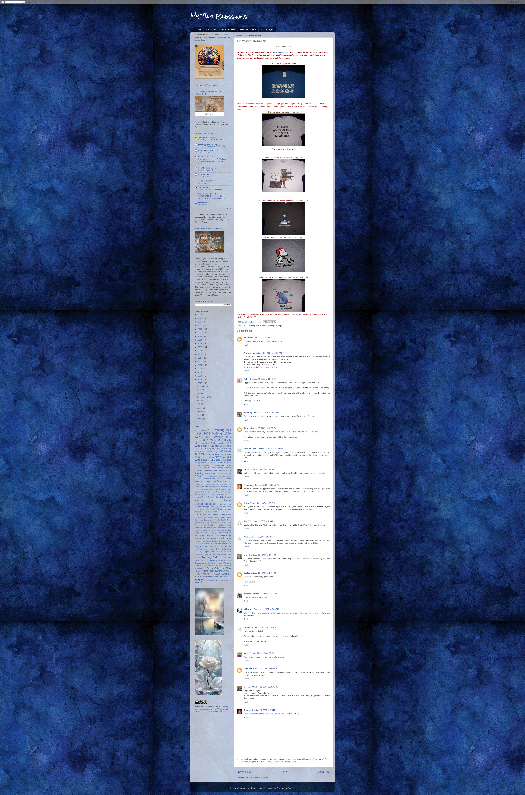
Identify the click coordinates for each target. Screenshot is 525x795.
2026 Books (211, 29)
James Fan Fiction (224, 512)
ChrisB (247, 555)
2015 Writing (226, 449)
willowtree (248, 609)
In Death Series (208, 509)
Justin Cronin (208, 525)
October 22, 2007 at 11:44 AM (263, 379)
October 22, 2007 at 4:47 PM (264, 594)
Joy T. (246, 521)
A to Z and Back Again (211, 476)
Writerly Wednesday (215, 568)
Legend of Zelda (201, 530)
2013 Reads (208, 446)
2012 (200, 365)
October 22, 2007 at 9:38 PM (265, 669)
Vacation (227, 563)
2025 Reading (219, 471)
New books (202, 205)
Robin (246, 379)
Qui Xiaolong (222, 541)
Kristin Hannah (217, 528)
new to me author (221, 580)
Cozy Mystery (214, 487)
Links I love (202, 183)
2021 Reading (209, 460)
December (202, 386)
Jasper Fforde (225, 517)
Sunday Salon (210, 557)
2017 (200, 347)
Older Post (324, 771)
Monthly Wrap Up (224, 533)
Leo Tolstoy (212, 530)
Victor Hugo (199, 566)
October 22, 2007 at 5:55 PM (263, 627)
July (199, 404)
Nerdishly (202, 203)
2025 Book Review (203, 471)
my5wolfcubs (250, 449)
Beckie (247, 573)
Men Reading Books (207, 168)
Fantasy (198, 494)
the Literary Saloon (207, 137)
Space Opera (199, 552)
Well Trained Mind (225, 565)
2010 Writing (209, 440)
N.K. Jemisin (215, 536)
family (199, 580)
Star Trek (218, 552)
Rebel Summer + (204, 177)
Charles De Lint (200, 484)
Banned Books (209, 479)
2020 (200, 336)
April (199, 415)
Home (198, 29)
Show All (228, 208)
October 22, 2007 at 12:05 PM (263, 428)
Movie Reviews (202, 535)
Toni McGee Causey (215, 563)
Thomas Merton (201, 563)
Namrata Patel (200, 538)
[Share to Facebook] (272, 321)
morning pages (209, 580)
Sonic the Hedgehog (220, 549)
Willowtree (279, 52)
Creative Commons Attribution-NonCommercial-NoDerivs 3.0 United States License (211, 709)
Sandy (247, 428)
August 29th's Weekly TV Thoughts (212, 146)
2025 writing (222, 474)
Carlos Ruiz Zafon (208, 481)
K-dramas (217, 525)
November (202, 390)
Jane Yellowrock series (211, 517)
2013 (200, 362)
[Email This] (264, 321)
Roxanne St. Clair (216, 546)
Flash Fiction (221, 494)
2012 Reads (217, 443)
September (202, 397)
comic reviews (220, 577)
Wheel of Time (200, 568)
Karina (247, 537)
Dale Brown (204, 489)
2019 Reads (199, 457)
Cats (219, 481)
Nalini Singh (225, 536)
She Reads (203, 187)
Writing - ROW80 (212, 573)
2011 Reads (224, 440)
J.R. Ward (227, 509)
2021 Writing (221, 460)
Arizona (223, 476)
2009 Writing (214, 437)
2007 (200, 383)
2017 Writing (201, 454)
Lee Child (227, 528)
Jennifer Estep (200, 522)
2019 (200, 340)
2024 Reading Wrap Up (221, 468)
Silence (206, 549)
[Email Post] (260, 322)
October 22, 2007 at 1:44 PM (262, 521)
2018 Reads (213, 454)
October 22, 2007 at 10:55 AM (260, 338)
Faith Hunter (225, 492)
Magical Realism (201, 533)
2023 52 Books (207, 463)
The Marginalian (205, 157)
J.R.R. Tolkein (200, 512)
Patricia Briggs (211, 541)
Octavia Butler (200, 541)
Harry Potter (219, 497)
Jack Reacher (211, 512)
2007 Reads (200, 430)
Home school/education (213, 501)
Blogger (291, 788)
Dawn (246, 503)
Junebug (248, 413)
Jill (245, 338)
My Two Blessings (218, 16)
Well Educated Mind (211, 565)
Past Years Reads (248, 29)
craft (229, 577)
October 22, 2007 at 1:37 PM (262, 503)
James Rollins (218, 515)
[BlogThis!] (267, 321)
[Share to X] (270, 321)
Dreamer (247, 710)
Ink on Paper (204, 174)
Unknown (248, 669)
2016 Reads (200, 452)
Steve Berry (199, 554)
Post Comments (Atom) (259, 777)
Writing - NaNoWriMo (212, 571)
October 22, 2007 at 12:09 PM (270, 449)
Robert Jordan (201, 546)
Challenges (226, 481)
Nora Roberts (224, 538)
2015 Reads (216, 449)
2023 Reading (200, 465)
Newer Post (244, 771)
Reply (246, 345)
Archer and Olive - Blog (209, 194)
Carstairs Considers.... (208, 144)
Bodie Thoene (221, 479)
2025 (200, 318)
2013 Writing (220, 446)
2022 (200, 329)
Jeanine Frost (226, 520)
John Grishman (211, 522)
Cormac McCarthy (201, 487)
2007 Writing (249, 326)
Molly (246, 653)
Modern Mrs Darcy (206, 181)
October (201, 393)
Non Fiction (211, 539)
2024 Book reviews (223, 465)
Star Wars (227, 552)
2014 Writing (205, 449)
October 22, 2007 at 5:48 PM (266, 609)
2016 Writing (211, 451)
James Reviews (203, 514)
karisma (247, 594)
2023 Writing (211, 465)
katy (246, 470)
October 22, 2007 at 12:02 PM (266, 413)
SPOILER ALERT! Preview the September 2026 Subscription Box (211, 197)
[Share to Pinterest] (275, 321)
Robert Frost (226, 544)
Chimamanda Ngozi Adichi (214, 484)
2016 (200, 351)
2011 (200, 369)
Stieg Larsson (210, 554)
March (200, 419)
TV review (219, 560)
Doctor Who (199, 492)
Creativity (222, 487)
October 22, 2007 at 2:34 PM (263, 555)
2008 (200, 379)
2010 (200, 372)
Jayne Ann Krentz (202, 520)
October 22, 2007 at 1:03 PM (266, 485)
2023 (200, 326)
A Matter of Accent (205, 153)
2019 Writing (209, 457)
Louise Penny (224, 530)
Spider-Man (209, 552)
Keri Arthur (206, 528)
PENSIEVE (256, 401)
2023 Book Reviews (222, 463)
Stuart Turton (221, 554)
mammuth (271, 788)
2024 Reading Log (203, 468)
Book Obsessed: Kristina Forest (210, 189)
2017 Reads (224, 451)
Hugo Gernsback (221, 507)
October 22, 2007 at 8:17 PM (262, 653)
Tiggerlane (249, 485)
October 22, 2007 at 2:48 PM (263, 573)
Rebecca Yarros (208, 544)
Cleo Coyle (227, 484)
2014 (200, 358)
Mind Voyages (267, 29)
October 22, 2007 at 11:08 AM (269, 353)
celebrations (208, 577)
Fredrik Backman (208, 497)
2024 (200, 322)
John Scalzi (221, 523)
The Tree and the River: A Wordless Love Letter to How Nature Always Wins (212, 161)
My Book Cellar (228, 29)
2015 (200, 354)
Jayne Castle (215, 520)
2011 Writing (202, 443)
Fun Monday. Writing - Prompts (269, 326)
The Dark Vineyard (205, 170)
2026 (200, 315)
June (199, 408)
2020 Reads (220, 457)
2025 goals (212, 474)
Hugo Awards (209, 507)
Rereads (218, 544)
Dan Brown (213, 489)
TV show (227, 560)
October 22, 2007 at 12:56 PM (261, 470)
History (213, 501)
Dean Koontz (225, 489)
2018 (200, 343)
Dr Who (216, 492)
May (199, 411)
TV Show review (207, 560)
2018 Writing (225, 454)
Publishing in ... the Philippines (210, 140)
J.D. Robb (218, 509)
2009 (200, 376)
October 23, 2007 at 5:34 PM (264, 710)
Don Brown (208, 492)
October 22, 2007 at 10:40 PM (265, 687)
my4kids (247, 687)
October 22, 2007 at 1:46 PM (262, 537)
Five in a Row (208, 494)
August (200, 401)
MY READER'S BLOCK (208, 150)
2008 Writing (213, 433)
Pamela (247, 627)
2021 (200, 333)
